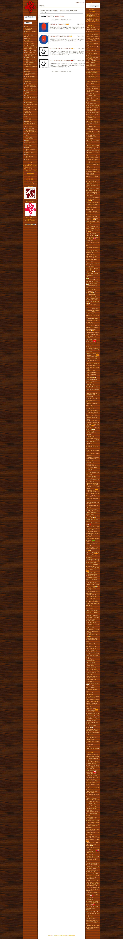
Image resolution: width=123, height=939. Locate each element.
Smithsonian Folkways (30, 68)
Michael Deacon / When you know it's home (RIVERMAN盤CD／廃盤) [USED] (92, 783)
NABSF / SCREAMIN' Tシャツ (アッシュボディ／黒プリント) (92, 213)
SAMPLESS (28, 144)
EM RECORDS (28, 126)
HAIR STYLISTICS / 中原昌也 (30, 115)
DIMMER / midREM (92, 410)
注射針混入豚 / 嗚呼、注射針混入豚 (92, 251)
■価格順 (57, 16)
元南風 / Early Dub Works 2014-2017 (92, 503)
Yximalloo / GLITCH (92, 676)
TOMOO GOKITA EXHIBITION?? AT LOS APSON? (92, 722)
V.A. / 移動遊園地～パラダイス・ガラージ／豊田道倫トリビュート (92, 493)
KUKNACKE (28, 118)
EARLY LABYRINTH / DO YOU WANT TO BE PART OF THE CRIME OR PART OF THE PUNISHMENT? (92, 732)
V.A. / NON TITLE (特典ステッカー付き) (92, 553)
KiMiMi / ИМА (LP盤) (92, 319)
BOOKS (27, 147)
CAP (26, 151)
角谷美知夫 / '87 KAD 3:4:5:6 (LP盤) (92, 516)
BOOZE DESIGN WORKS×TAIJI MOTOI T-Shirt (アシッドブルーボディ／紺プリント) (92, 113)
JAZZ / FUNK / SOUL (30, 73)
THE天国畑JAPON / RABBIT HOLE (91, 513)
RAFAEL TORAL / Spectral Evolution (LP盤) (92, 385)
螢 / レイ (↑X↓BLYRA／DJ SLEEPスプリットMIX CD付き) (92, 486)
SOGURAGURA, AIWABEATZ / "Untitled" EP (92, 176)
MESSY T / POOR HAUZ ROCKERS (91, 234)
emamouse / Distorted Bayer (91, 690)
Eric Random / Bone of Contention (92, 506)
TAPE (26, 158)
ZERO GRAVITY (29, 125)
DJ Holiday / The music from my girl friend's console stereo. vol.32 (92, 350)
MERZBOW (28, 113)
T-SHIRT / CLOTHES (30, 149)
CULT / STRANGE (29, 130)
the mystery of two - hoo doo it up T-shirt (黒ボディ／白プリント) (92, 259)
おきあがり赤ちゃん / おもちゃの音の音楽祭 (92, 668)
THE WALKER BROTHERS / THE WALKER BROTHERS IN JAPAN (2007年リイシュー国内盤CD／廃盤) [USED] (92, 857)
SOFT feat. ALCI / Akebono (91, 361)
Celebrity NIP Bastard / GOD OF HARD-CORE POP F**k (92, 543)
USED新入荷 (28, 30)
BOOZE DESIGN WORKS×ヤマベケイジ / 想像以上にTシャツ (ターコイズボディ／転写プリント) (92, 99)
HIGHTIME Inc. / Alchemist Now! (58, 24)
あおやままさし (29, 95)
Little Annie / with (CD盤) (93, 440)
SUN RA (27, 75)
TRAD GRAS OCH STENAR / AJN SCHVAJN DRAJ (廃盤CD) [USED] (92, 799)
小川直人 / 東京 (91, 490)
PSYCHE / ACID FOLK (30, 50)
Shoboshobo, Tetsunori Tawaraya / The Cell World (92, 160)
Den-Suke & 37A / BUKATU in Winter (91, 686)
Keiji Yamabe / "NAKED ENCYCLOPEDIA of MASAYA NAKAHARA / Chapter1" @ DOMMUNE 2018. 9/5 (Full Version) (92, 700)
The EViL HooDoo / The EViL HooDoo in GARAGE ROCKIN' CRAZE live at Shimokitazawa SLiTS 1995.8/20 (92, 327)
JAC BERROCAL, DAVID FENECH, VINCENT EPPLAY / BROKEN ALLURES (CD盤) (92, 445)
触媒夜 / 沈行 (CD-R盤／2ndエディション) (92, 354)
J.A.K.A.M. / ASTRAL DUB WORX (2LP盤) (60, 60)
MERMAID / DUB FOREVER (91, 292)
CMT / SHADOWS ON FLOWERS (92, 433)
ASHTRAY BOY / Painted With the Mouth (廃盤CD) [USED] (92, 770)
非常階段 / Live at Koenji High (92, 248)
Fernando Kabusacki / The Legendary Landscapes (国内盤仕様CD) (92, 424)
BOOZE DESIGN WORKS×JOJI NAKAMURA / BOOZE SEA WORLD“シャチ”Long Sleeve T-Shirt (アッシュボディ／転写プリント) (92, 131)
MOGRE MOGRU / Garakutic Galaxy (91, 738)
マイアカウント (80, 2)
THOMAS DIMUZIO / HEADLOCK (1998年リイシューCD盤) (92, 395)
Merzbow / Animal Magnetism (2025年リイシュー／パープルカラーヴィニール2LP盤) (92, 479)
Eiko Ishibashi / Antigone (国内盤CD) (92, 539)
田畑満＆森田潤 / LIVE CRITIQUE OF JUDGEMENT (92, 223)
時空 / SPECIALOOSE (30, 142)
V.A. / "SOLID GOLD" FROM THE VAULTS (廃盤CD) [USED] (92, 913)
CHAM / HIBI (90, 436)
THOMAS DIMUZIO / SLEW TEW (92, 404)
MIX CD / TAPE (29, 42)
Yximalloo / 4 (90, 674)
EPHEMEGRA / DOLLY (93, 629)
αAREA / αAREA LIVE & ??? (92, 635)
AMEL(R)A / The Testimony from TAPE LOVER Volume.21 (91, 679)
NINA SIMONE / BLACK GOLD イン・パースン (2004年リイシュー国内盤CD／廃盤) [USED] (92, 881)
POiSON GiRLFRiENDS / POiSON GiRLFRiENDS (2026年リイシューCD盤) (92, 34)
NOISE (26, 106)
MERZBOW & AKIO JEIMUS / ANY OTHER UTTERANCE (92, 467)
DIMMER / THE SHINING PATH (90, 407)
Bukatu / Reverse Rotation (93, 683)
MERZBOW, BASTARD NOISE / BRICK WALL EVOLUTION (92, 459)
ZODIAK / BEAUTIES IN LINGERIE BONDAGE (92, 616)
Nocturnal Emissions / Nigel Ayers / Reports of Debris (91, 579)
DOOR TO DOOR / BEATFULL (91, 54)
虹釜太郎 (27, 140)
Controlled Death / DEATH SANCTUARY (91, 295)
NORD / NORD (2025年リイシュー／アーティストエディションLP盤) (92, 414)
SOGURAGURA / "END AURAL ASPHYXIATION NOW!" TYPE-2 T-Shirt (92, 190)
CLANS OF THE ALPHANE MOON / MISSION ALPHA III (91, 620)
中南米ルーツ (28, 59)
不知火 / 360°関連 (29, 139)
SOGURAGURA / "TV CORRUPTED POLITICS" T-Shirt (92, 185)
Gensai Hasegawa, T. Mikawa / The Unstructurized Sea (92, 315)
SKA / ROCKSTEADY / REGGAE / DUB (30, 87)
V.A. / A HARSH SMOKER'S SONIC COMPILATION (91, 664)
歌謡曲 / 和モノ (28, 81)
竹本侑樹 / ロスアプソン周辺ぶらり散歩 (92, 709)
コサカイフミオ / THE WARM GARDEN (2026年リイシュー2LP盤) (92, 310)
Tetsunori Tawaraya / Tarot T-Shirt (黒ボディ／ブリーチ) (92, 152)
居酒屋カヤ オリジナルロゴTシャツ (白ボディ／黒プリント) (92, 244)
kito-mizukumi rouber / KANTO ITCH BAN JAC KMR (92, 639)
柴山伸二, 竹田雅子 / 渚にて (92, 390)
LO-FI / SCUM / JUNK (30, 132)
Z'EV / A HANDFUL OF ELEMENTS (92, 454)
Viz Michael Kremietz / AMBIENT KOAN (92, 575)
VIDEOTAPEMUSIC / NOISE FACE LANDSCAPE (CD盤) (92, 287)
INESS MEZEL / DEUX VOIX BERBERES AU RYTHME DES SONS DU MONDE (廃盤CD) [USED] (92, 764)
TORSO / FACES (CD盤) (93, 526)
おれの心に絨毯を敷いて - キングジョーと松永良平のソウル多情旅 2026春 (92, 300)
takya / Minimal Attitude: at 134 (92, 47)
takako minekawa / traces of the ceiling (92, 556)
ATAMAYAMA (28, 137)
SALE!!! (27, 159)
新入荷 (26, 26)
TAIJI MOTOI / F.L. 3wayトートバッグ (92, 263)
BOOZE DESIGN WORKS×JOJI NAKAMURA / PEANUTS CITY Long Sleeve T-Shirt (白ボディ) (92, 140)
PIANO (26, 94)
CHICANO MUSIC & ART (29, 77)
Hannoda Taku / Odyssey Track (92, 742)
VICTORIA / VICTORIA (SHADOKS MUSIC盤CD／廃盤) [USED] (92, 927)
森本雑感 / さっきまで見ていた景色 (92, 340)
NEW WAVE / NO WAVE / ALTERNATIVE (30, 48)
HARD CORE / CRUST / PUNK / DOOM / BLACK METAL (30, 99)
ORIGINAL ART (29, 156)
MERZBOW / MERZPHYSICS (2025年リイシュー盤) (92, 472)
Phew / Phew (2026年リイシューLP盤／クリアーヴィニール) (92, 83)
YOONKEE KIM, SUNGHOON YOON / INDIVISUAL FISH (91, 645)
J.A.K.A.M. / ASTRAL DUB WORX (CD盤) (60, 48)
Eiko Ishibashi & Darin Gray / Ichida (92, 592)
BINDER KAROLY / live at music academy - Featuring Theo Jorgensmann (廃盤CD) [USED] (92, 757)
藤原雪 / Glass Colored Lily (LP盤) (92, 632)
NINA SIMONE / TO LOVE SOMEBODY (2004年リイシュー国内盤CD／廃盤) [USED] (92, 888)
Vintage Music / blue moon (31, 66)
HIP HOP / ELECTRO (30, 85)
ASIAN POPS (28, 83)
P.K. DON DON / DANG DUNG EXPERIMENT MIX (92, 548)
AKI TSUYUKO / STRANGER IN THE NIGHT (91, 66)
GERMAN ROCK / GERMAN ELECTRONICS (30, 103)
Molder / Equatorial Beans (93, 332)
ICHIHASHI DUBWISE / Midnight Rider (92, 604)
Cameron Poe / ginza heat (93, 277)
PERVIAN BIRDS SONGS (91, 726)
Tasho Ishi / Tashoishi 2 (92, 483)
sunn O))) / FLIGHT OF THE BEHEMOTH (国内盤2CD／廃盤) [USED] (92, 849)
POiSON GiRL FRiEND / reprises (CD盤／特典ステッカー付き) (92, 40)
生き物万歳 (27, 71)
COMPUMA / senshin (92, 388)
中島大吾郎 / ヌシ (91, 69)
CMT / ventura (90, 431)
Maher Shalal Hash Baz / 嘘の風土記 (92, 428)
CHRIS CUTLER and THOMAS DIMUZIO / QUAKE (91, 400)
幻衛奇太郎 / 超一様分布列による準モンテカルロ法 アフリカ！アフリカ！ (92, 229)
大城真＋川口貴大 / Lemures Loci (91, 588)
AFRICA (27, 69)
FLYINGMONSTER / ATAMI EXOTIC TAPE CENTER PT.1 (92, 72)
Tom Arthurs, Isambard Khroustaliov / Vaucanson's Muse (92, 612)
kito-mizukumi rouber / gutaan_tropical (92, 607)
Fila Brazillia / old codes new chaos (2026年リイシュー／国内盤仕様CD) (92, 281)
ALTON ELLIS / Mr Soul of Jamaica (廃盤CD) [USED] (92, 908)
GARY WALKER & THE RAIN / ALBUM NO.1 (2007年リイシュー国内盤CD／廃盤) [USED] (92, 866)
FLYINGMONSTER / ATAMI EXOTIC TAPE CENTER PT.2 (92, 78)
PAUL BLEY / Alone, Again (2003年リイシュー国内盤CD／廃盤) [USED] (92, 818)
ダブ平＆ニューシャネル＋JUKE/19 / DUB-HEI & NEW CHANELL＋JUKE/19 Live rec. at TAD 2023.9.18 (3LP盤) (92, 90)
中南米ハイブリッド (30, 57)
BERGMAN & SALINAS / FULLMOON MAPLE (92, 595)
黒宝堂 (26, 154)
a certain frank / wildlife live (92, 523)
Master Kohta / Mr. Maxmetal (91, 51)
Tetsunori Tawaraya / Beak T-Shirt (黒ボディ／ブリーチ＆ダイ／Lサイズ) (92, 147)
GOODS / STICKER (29, 152)
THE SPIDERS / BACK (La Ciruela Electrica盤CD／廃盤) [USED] (92, 813)
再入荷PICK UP (29, 28)
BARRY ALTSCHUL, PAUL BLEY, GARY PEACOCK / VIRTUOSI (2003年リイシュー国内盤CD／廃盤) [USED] (92, 873)
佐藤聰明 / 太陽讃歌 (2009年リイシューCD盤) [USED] (92, 894)
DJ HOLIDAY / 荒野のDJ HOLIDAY (92, 238)
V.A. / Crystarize (91, 659)
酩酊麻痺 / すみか (91, 572)
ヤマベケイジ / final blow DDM (91, 705)
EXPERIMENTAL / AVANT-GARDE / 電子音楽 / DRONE (30, 109)
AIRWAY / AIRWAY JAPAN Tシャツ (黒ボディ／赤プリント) (92, 218)
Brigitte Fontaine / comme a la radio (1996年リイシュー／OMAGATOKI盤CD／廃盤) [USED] (92, 825)
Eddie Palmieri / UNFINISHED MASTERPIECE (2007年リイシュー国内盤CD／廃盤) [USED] (92, 901)
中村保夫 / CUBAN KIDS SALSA (91, 208)
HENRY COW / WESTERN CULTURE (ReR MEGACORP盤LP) (92, 600)
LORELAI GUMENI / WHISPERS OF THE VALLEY (92, 336)
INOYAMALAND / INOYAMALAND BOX (92, 532)
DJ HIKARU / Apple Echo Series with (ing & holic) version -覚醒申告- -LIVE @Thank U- (92, 170)
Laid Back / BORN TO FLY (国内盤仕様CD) (92, 58)
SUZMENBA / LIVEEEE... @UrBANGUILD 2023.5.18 (92, 746)
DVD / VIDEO (28, 145)
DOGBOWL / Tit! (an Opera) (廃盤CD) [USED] (92, 774)
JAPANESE (27, 80)
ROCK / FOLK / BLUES (30, 52)
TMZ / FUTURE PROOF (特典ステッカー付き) (92, 364)
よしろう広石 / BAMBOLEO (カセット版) (92, 712)
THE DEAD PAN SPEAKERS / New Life (91, 255)
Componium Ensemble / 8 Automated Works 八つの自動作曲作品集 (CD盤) (92, 561)
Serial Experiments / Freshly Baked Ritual (91, 373)
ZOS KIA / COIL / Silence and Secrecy (92, 451)
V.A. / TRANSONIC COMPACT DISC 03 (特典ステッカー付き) (92, 584)
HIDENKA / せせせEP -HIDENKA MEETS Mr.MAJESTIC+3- (92, 626)
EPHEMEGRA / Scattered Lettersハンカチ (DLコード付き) (92, 164)
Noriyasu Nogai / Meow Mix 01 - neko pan (92, 205)
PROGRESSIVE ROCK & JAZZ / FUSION (30, 55)
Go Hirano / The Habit (92, 421)
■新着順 (62, 16)
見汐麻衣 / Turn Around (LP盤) (92, 368)
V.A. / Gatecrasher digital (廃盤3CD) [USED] (92, 788)
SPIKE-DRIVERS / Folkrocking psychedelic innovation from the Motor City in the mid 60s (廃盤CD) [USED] (92, 807)
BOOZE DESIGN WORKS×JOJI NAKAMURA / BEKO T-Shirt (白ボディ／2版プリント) (92, 121)
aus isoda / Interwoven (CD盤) (91, 418)
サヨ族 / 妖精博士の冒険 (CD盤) (92, 44)
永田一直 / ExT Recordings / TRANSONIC (30, 122)
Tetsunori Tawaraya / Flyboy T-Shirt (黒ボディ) (92, 156)
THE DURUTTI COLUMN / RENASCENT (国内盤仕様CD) (92, 29)
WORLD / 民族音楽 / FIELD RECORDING (29, 63)
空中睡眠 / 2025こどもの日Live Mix (92, 321)
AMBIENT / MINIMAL (30, 90)
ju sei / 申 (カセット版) (92, 202)
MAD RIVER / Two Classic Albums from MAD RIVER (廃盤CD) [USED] (92, 838)
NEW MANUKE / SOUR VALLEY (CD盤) (92, 529)
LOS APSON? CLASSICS (28, 39)
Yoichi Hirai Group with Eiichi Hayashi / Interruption (92, 509)
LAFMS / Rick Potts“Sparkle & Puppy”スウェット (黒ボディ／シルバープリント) (92, 269)
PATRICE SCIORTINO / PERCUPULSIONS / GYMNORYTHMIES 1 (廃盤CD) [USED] (92, 832)
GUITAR (27, 92)
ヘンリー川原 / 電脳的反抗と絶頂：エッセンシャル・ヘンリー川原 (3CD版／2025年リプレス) (92, 567)
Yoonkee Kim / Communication (90, 693)
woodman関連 (28, 119)
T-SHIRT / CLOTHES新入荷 (30, 32)
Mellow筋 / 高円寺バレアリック (30, 35)
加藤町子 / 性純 (91, 370)
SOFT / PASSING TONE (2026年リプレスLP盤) (92, 357)
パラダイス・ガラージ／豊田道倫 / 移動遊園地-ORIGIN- (92, 498)
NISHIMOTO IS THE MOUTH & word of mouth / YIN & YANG (92, 344)
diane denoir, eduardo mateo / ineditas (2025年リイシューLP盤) (92, 381)
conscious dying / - (91, 660)
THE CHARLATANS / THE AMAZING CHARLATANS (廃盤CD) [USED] (92, 794)
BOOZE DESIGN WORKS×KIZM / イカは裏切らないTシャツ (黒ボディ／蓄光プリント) (92, 106)
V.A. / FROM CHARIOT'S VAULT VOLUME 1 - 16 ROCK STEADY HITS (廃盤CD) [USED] (92, 920)
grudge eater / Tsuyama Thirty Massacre (92, 274)
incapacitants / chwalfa (92, 438)
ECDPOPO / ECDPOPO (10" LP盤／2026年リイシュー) (92, 199)
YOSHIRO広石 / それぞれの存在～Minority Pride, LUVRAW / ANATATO (92, 717)
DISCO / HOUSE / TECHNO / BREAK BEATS (30, 44)
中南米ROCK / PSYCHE (31, 61)
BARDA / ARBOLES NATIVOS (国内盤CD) (91, 61)
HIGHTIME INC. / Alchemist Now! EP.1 (59, 36)
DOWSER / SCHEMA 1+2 (92, 305)
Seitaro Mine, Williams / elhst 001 (92, 520)
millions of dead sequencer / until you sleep (92, 376)
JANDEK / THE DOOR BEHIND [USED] (92, 778)
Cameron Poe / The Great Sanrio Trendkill (92, 194)
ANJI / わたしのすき (92, 240)
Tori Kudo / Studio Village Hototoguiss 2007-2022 (92, 671)
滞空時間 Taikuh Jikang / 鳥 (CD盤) (92, 535)
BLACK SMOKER (29, 128)
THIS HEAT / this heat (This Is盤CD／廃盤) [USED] (92, 844)
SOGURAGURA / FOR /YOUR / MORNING (92, 180)
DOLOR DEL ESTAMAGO (27, 134)
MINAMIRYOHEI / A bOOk (92, 656)
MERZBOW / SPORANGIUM (90, 463)
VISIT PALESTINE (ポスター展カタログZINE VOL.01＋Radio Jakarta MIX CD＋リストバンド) (92, 651)
